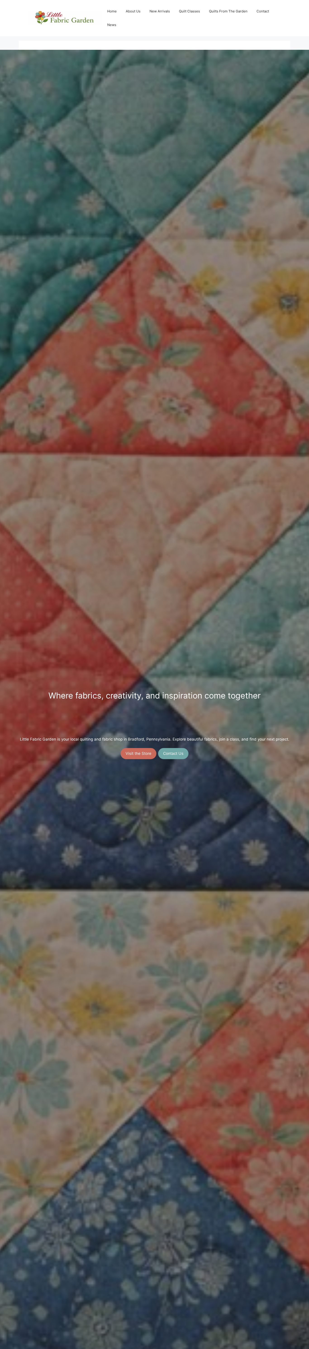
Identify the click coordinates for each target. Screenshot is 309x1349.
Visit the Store (138, 753)
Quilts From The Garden (228, 11)
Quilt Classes (189, 11)
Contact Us (173, 753)
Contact (263, 11)
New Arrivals (160, 11)
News (111, 25)
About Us (133, 11)
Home (112, 11)
